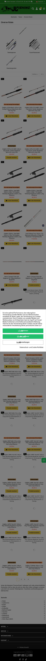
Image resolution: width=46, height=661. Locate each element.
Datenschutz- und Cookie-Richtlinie (31, 347)
